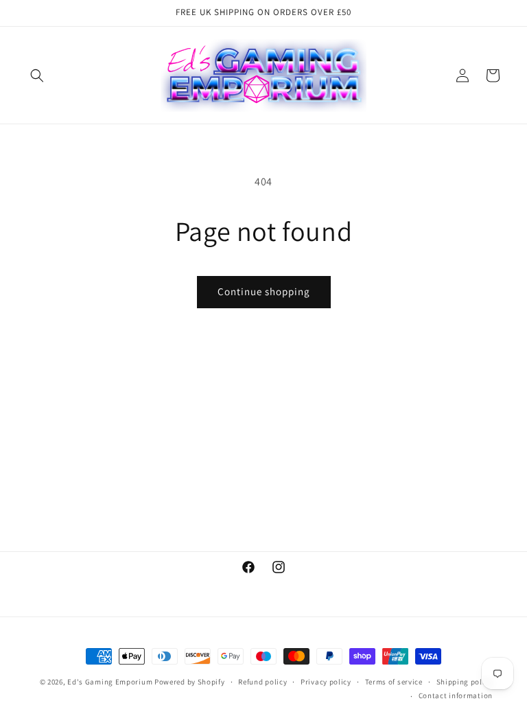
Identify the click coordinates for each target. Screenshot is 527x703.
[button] (37, 75)
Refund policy (262, 682)
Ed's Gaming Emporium (109, 682)
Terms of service (394, 682)
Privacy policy (326, 682)
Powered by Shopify (189, 682)
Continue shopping (264, 291)
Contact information (456, 695)
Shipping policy (464, 682)
